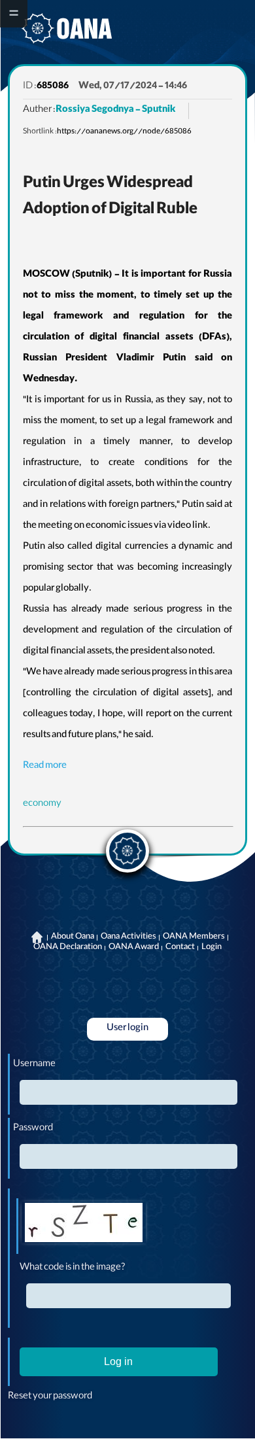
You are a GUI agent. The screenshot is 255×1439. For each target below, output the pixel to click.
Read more (45, 766)
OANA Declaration (67, 947)
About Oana (72, 937)
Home (37, 937)
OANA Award (134, 947)
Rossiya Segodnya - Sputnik (115, 110)
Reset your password (50, 1397)
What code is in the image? (73, 1268)
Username (34, 1065)
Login (211, 947)
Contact (180, 947)
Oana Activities (128, 937)
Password (33, 1129)
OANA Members (194, 937)
